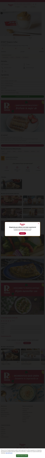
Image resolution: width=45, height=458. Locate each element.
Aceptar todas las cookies (22, 455)
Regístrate (22, 233)
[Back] (38, 224)
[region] (22, 453)
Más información (9, 453)
